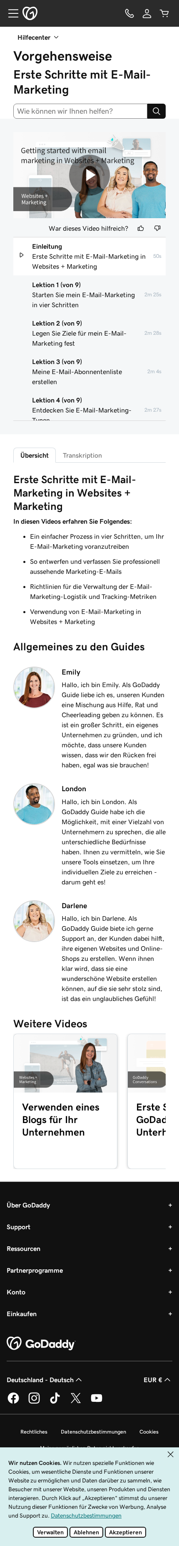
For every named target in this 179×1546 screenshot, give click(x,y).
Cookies (149, 1431)
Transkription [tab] (82, 455)
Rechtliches (33, 1431)
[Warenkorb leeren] (164, 13)
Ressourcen (23, 1248)
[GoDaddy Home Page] (41, 1344)
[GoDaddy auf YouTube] (96, 1402)
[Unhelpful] (157, 228)
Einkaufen (22, 1313)
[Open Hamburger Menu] (10, 13)
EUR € (153, 1379)
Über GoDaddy (28, 1205)
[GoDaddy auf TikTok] (55, 1402)
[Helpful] (140, 228)
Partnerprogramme (35, 1270)
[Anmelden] (147, 13)
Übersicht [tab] (34, 455)
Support (18, 1226)
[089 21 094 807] (129, 13)
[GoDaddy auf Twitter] (75, 1402)
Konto (16, 1292)
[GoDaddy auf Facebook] (13, 1402)
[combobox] (80, 111)
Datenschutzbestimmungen (93, 1431)
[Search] (156, 111)
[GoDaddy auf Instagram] (34, 1402)
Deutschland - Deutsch (40, 1379)
